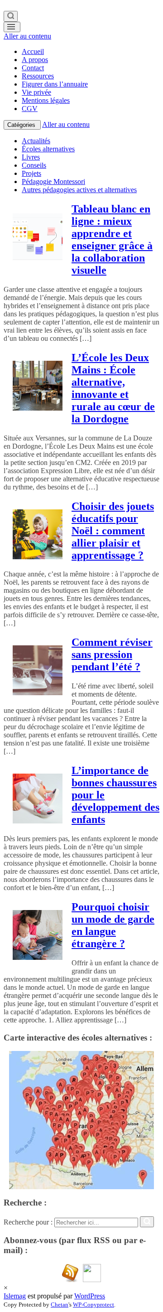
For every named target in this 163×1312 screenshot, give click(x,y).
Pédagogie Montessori (53, 181)
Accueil (33, 51)
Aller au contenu (27, 36)
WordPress (89, 1296)
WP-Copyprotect (93, 1304)
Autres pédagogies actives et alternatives (79, 190)
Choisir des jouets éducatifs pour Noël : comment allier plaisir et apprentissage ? (113, 530)
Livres (31, 157)
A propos (35, 59)
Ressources (38, 76)
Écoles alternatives (48, 149)
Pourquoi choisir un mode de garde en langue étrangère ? (113, 925)
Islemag (15, 1296)
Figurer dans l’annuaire (55, 84)
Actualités (36, 141)
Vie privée (36, 92)
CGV (30, 108)
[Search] (11, 16)
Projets (31, 173)
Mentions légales (46, 100)
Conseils (34, 165)
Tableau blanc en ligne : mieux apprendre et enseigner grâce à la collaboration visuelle (112, 239)
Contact (33, 68)
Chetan (59, 1304)
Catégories (22, 124)
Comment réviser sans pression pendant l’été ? (112, 654)
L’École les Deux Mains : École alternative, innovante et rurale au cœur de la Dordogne (113, 388)
